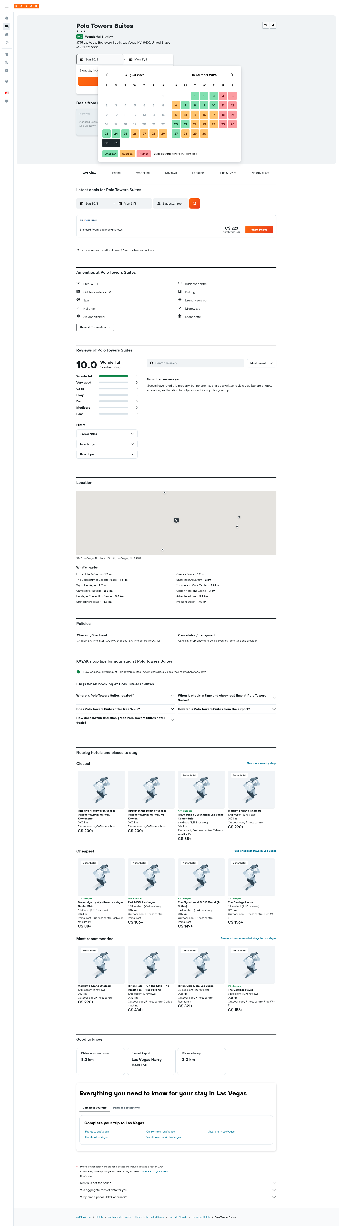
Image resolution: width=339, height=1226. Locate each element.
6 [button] (144, 105)
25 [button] (125, 134)
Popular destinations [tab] (126, 1107)
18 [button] (125, 124)
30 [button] (106, 143)
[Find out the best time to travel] (7, 70)
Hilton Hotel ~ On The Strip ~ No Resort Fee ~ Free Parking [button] (148, 988)
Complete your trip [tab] (95, 1107)
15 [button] (163, 115)
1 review (107, 36)
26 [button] (135, 134)
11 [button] (125, 115)
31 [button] (116, 143)
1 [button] (163, 96)
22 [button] (163, 124)
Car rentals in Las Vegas (160, 1131)
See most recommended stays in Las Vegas (248, 938)
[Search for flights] (7, 18)
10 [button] (116, 115)
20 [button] (144, 124)
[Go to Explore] (7, 54)
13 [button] (144, 115)
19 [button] (134, 124)
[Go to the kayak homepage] (26, 6)
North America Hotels (119, 1217)
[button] (6, 6)
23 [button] (106, 134)
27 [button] (144, 134)
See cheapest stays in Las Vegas (255, 850)
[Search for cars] (7, 34)
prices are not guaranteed (154, 1171)
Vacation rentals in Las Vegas (163, 1137)
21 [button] (153, 124)
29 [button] (163, 134)
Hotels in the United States (149, 1217)
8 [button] (163, 105)
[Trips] (7, 82)
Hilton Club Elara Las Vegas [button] (195, 986)
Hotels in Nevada (178, 1217)
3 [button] (116, 105)
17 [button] (116, 124)
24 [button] (116, 134)
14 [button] (153, 115)
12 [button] (134, 115)
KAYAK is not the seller (95, 1183)
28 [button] (153, 134)
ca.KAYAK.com (83, 1217)
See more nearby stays (261, 763)
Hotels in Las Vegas (96, 1137)
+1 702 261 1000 (87, 47)
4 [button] (125, 105)
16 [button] (106, 124)
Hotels (99, 1217)
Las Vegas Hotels (201, 1217)
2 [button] (107, 105)
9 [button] (107, 115)
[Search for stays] (7, 26)
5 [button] (135, 105)
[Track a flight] (7, 62)
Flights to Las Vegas (97, 1131)
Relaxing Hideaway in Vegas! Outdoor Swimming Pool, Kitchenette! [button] (96, 814)
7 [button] (153, 105)
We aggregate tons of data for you (103, 1190)
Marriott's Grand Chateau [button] (244, 810)
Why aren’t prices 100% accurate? (103, 1197)
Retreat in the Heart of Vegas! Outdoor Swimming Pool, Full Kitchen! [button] (147, 814)
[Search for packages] (7, 43)
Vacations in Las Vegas (221, 1131)
